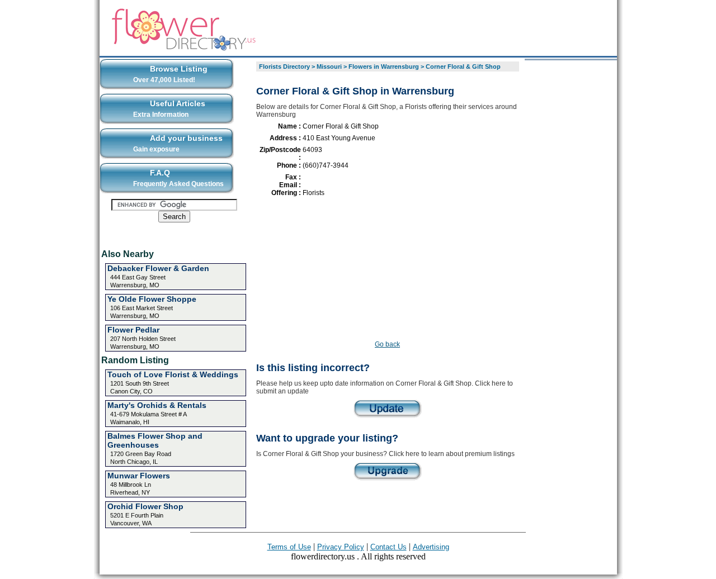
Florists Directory (284, 66)
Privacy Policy (340, 547)
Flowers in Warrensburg (383, 66)
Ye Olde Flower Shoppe (151, 299)
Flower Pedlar (133, 329)
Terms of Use (289, 547)
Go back (387, 344)
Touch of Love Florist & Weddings (172, 374)
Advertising (431, 547)
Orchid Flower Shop (145, 506)
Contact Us (388, 547)
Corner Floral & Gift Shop (463, 66)
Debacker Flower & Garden (158, 268)
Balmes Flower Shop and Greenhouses (154, 440)
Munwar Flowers (138, 475)
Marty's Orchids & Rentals (156, 405)
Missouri (329, 66)
